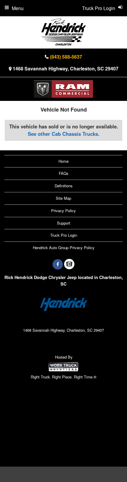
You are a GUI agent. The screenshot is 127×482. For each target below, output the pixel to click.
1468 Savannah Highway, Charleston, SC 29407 (65, 68)
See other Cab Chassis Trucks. (64, 133)
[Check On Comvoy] (69, 264)
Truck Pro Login (63, 235)
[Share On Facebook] (58, 264)
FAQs (64, 173)
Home (63, 161)
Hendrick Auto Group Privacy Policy (64, 247)
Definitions (64, 185)
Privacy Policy (63, 210)
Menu (18, 8)
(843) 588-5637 (66, 56)
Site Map (63, 198)
